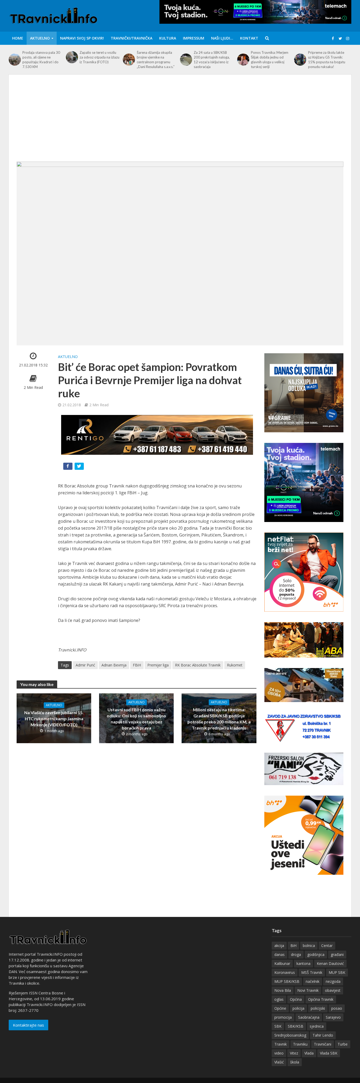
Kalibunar (282, 963)
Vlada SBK (328, 1053)
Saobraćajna (308, 1017)
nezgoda (333, 981)
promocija (283, 1017)
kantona (303, 963)
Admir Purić (85, 665)
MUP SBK (337, 972)
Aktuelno (40, 38)
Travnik (280, 1044)
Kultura (167, 38)
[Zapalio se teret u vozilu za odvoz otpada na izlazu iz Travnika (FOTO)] (71, 57)
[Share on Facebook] (68, 467)
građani (337, 954)
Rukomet (234, 665)
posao (336, 1008)
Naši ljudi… (222, 38)
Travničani (322, 1044)
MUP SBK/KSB (286, 981)
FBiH (137, 665)
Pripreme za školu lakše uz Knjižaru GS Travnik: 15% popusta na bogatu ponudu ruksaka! (326, 59)
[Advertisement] (180, 122)
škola (294, 1062)
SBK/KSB (295, 1026)
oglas (279, 999)
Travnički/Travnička (131, 38)
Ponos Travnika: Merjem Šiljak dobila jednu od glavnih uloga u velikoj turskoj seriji (269, 59)
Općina (296, 999)
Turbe (343, 1044)
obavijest (332, 990)
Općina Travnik (320, 999)
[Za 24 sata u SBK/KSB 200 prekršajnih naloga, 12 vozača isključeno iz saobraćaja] (185, 60)
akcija (279, 945)
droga (296, 954)
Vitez (294, 1053)
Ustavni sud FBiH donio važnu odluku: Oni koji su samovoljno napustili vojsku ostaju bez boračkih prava (136, 718)
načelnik (312, 981)
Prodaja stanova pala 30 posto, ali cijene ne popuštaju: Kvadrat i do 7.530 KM (41, 59)
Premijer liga (158, 665)
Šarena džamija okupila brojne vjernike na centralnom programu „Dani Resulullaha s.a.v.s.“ (155, 59)
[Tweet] (80, 467)
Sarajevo (333, 1017)
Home (17, 38)
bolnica (309, 945)
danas (279, 954)
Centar (327, 945)
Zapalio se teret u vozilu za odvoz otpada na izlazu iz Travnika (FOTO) (99, 57)
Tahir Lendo (323, 1035)
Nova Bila (282, 990)
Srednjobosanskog (290, 1035)
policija (298, 1008)
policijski (318, 1008)
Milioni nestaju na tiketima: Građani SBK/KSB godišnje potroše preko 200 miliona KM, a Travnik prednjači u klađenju (219, 718)
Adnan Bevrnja (114, 665)
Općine (280, 1008)
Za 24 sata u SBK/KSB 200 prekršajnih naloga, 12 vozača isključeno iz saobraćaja (212, 59)
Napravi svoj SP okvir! (82, 38)
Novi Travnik (308, 990)
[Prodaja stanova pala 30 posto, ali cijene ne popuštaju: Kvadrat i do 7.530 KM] (14, 60)
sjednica (317, 1026)
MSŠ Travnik (311, 972)
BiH (293, 945)
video (279, 1053)
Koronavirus (284, 972)
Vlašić (279, 1062)
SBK (277, 1026)
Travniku (300, 1044)
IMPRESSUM (193, 38)
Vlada (309, 1053)
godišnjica (315, 954)
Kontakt (249, 38)
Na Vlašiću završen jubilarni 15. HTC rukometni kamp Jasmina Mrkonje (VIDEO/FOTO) (54, 718)
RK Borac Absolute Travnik (198, 665)
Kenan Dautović (330, 963)
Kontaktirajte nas (28, 1025)
